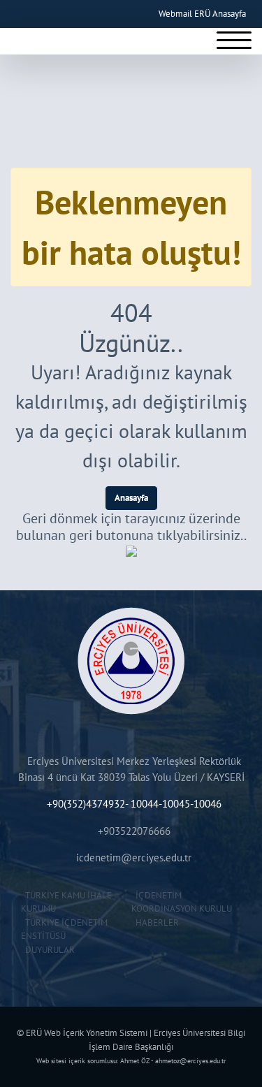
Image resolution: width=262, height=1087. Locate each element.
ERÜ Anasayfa (220, 14)
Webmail (175, 14)
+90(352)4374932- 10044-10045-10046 (134, 803)
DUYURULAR (48, 950)
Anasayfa (131, 498)
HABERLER (155, 922)
